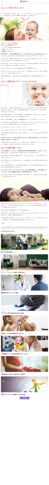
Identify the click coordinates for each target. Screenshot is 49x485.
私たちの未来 (11, 160)
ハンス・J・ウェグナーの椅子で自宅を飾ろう (13, 272)
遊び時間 (2, 393)
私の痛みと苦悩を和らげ (7, 68)
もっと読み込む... (24, 398)
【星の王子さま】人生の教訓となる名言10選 (13, 394)
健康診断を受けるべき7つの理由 (9, 293)
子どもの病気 (3, 311)
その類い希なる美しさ (23, 129)
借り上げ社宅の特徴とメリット (9, 252)
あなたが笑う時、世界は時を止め (9, 129)
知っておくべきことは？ (5, 250)
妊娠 (1, 372)
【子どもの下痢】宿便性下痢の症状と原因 (12, 313)
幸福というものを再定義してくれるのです (35, 119)
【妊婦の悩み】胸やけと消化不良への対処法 (13, 374)
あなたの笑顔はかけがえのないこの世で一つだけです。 (14, 127)
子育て (2, 4)
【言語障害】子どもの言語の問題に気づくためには (14, 354)
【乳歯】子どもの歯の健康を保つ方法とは (12, 333)
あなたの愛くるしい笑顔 (36, 109)
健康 (1, 291)
